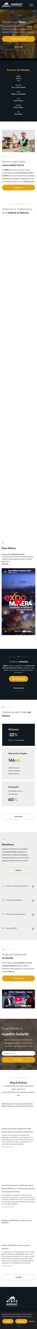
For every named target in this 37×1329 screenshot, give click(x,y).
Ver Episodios (18, 978)
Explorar (18, 870)
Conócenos (18, 187)
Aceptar (8, 1321)
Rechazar (21, 1321)
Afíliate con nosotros (18, 39)
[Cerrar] (18, 1326)
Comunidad (18, 47)
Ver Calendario (18, 679)
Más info (32, 1321)
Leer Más (18, 1277)
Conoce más (18, 688)
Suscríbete (18, 1060)
